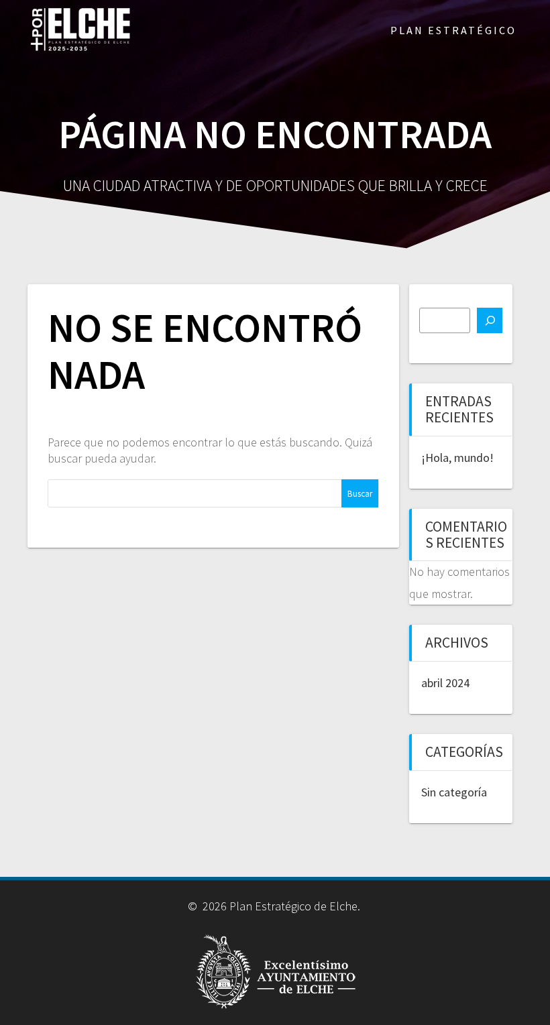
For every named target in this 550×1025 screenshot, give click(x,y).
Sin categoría (454, 792)
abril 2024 (445, 682)
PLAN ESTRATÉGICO (453, 30)
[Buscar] (489, 320)
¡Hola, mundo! (457, 457)
